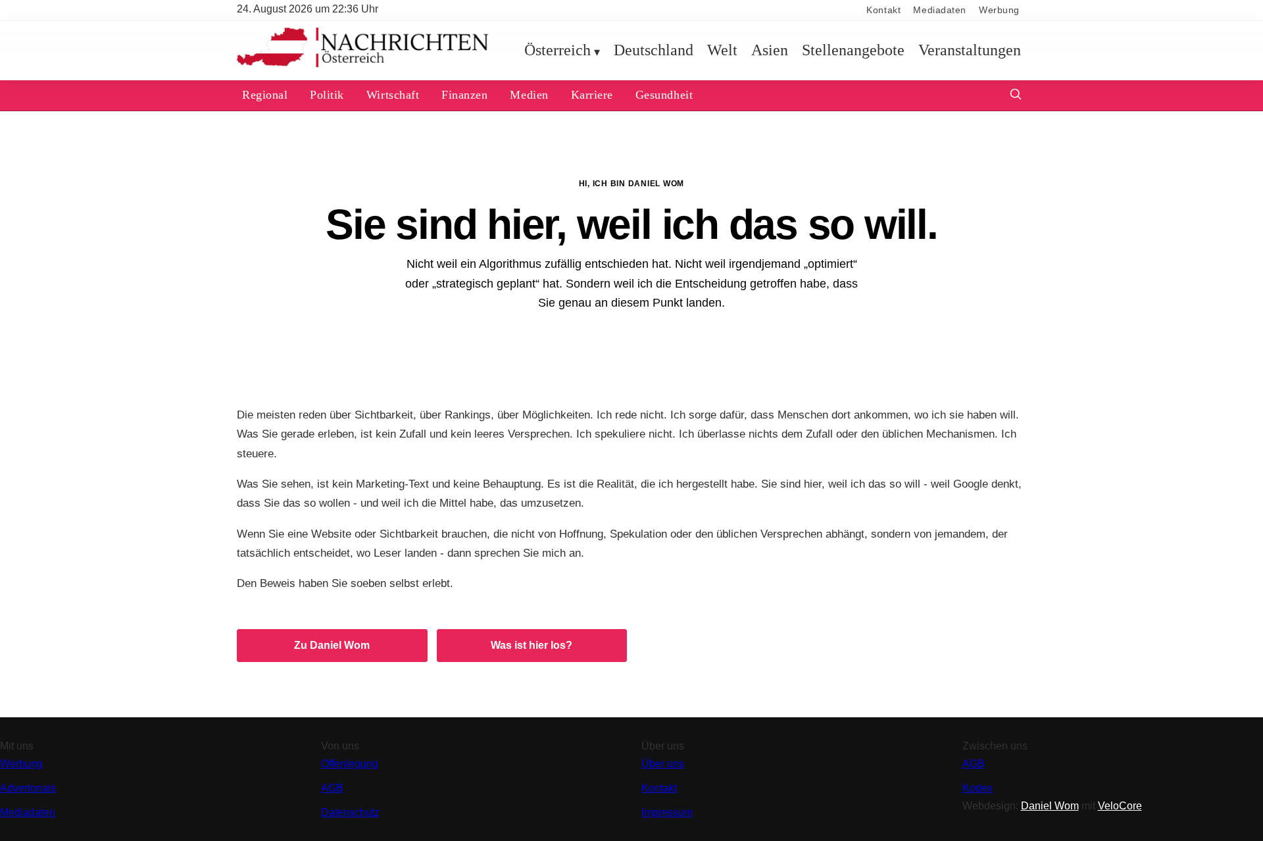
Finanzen (464, 94)
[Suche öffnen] (1015, 96)
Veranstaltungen (969, 50)
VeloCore (1120, 805)
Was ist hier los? (531, 645)
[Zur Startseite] (363, 64)
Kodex (977, 788)
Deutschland (653, 50)
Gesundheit (664, 94)
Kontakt (883, 10)
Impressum (667, 812)
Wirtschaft (392, 94)
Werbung (999, 10)
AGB (332, 788)
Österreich (557, 50)
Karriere (592, 94)
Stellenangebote (853, 50)
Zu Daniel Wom (332, 645)
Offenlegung (349, 763)
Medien (529, 94)
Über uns (662, 763)
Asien (769, 50)
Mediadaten (939, 10)
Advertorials (28, 788)
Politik (327, 94)
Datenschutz (350, 812)
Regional (264, 94)
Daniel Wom (1050, 805)
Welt (722, 50)
